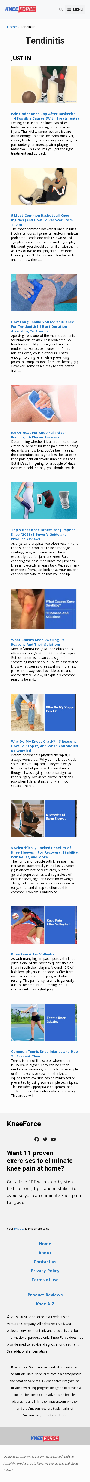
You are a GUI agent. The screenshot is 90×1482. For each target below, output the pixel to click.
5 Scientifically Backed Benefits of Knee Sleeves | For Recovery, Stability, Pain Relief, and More (45, 852)
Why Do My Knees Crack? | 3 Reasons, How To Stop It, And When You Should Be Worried (44, 746)
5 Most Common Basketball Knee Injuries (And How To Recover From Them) (42, 220)
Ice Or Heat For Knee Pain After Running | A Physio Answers (38, 434)
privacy (19, 1228)
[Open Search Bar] (61, 9)
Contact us (45, 1261)
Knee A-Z (45, 1303)
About (45, 1252)
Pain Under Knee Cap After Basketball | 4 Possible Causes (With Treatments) (45, 116)
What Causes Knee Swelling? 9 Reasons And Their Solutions (37, 642)
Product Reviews (44, 1295)
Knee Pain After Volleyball (33, 954)
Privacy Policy (45, 1270)
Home (12, 26)
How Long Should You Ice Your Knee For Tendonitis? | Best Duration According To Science (42, 326)
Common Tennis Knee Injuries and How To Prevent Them (45, 1053)
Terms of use (45, 1279)
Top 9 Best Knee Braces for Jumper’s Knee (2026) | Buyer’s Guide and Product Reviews (43, 534)
